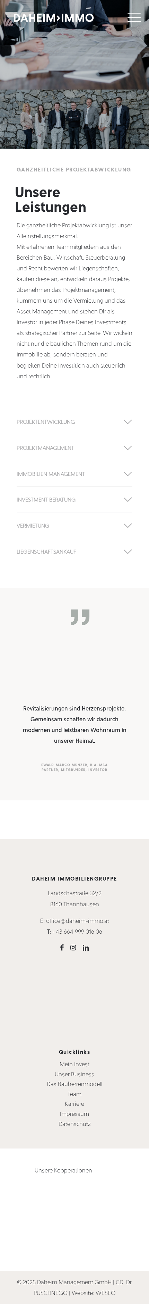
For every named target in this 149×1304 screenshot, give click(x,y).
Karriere (74, 1104)
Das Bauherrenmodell (75, 1084)
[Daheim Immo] (54, 16)
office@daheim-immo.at (77, 921)
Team (74, 1094)
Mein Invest (74, 1064)
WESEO (105, 1293)
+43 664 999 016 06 (77, 931)
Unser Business (74, 1074)
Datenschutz (75, 1123)
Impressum (74, 1114)
